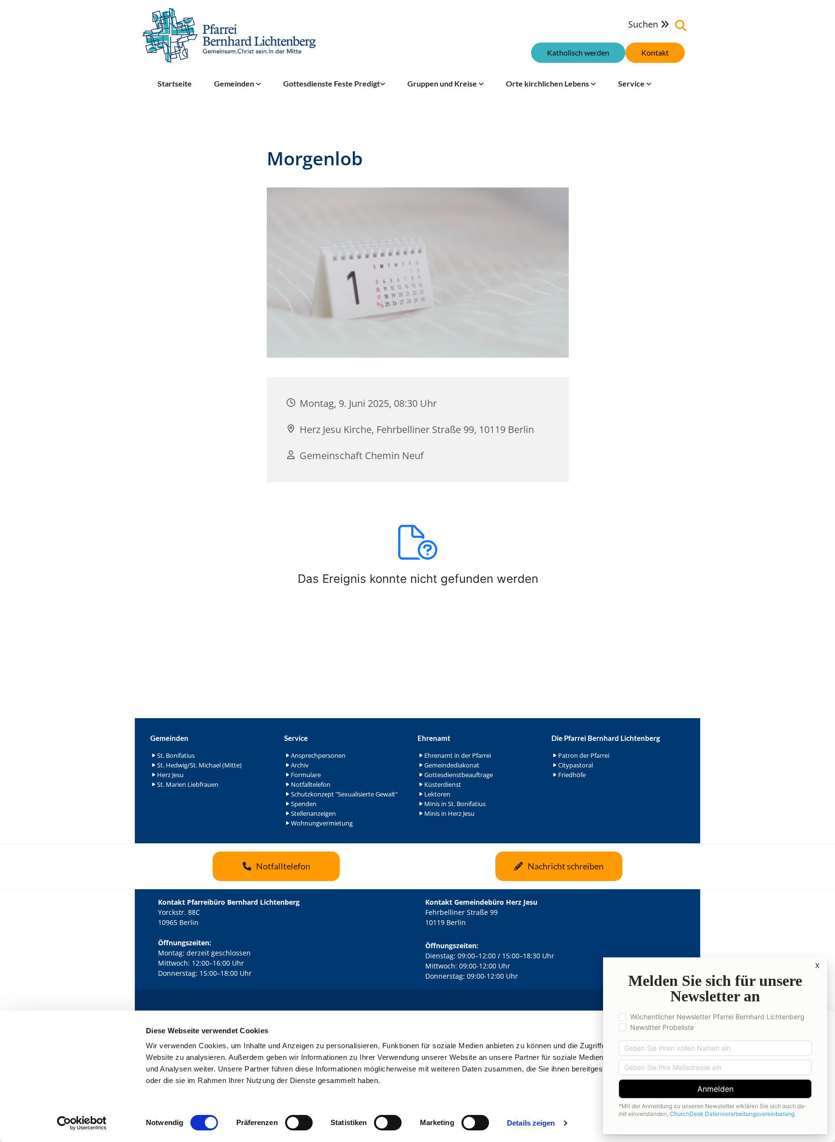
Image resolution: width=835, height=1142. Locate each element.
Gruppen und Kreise (442, 83)
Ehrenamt (434, 738)
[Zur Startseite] (229, 35)
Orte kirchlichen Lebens (548, 83)
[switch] (299, 1122)
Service (632, 83)
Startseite (175, 83)
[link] (237, 83)
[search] (681, 25)
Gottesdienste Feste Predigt (331, 83)
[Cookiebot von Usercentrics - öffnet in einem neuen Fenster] (82, 1123)
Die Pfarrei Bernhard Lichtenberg (605, 738)
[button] (655, 53)
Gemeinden (235, 83)
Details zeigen (531, 1123)
